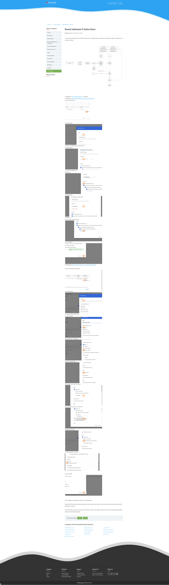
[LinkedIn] (114, 574)
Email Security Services (69, 527)
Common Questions (81, 574)
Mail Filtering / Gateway (67, 24)
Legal (47, 574)
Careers (48, 576)
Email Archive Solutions (69, 532)
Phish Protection (65, 573)
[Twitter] (111, 574)
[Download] (82, 285)
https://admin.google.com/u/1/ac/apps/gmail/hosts (82, 98)
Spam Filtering (57, 24)
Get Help (79, 576)
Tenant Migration (65, 574)
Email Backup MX (87, 532)
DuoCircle (49, 24)
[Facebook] (109, 574)
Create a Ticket (112, 3)
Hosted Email (67, 534)
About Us (48, 573)
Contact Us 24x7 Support (97, 573)
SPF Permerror (87, 534)
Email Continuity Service (108, 532)
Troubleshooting (80, 573)
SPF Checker (106, 534)
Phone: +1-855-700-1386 (97, 574)
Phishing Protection (88, 527)
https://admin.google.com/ (77, 96)
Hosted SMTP (106, 527)
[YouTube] (117, 574)
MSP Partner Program (69, 536)
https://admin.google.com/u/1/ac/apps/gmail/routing (84, 264)
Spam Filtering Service (88, 529)
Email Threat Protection (70, 529)
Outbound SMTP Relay (66, 576)
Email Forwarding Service (108, 529)
